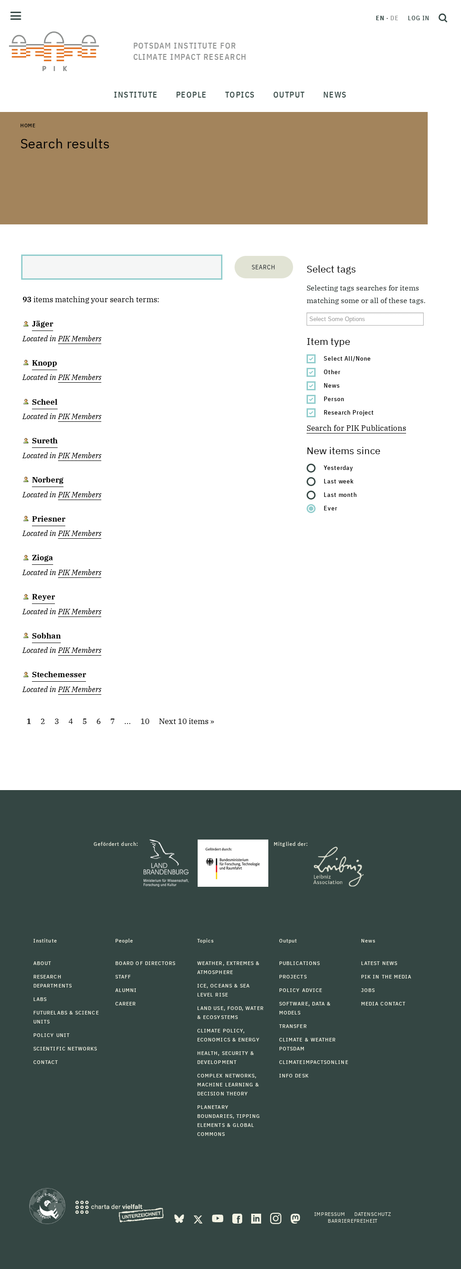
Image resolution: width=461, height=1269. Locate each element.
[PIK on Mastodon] (295, 1217)
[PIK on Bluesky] (180, 1217)
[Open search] (443, 17)
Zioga (42, 558)
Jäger (42, 324)
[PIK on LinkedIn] (257, 1217)
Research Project (349, 412)
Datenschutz (372, 1214)
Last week (339, 481)
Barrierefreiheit (353, 1220)
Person (334, 399)
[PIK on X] (199, 1217)
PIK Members (79, 339)
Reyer (43, 597)
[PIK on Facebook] (238, 1217)
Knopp (44, 363)
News (332, 385)
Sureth (45, 441)
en (380, 18)
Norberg (47, 480)
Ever (331, 508)
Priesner (48, 519)
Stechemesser (59, 674)
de (394, 18)
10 (144, 721)
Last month (340, 495)
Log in (418, 18)
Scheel (45, 402)
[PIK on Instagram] (276, 1217)
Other (332, 372)
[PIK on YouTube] (218, 1217)
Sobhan (46, 636)
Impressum (329, 1214)
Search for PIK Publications (356, 428)
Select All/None (347, 358)
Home (28, 125)
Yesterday (339, 468)
